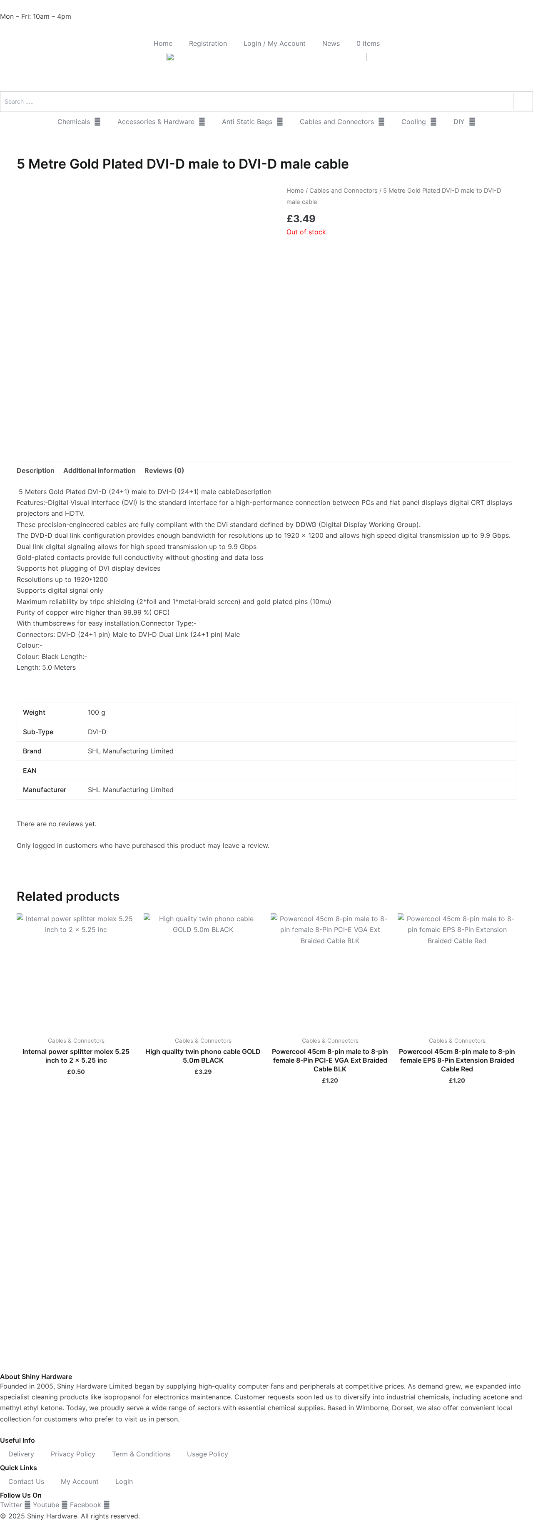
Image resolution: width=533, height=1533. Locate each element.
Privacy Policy (73, 1454)
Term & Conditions (141, 1454)
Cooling (413, 121)
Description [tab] (36, 470)
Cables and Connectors (337, 121)
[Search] (523, 101)
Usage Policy (207, 1454)
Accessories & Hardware (155, 121)
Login (124, 1481)
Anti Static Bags (247, 121)
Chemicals (73, 121)
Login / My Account (275, 43)
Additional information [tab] (99, 470)
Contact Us (26, 1481)
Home (163, 43)
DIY (459, 121)
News (331, 43)
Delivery (21, 1454)
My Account (80, 1481)
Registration (208, 43)
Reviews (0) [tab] (164, 470)
